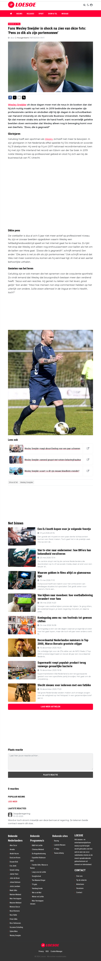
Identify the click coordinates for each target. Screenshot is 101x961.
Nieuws (19, 14)
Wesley (49, 139)
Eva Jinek (13, 866)
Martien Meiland (15, 894)
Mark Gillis (13, 890)
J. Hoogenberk (22, 38)
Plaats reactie (50, 775)
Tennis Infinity (59, 853)
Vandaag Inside (37, 888)
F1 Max (56, 849)
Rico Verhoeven (15, 923)
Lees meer (12, 801)
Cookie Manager (56, 951)
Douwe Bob (14, 862)
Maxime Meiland (15, 903)
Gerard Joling (14, 870)
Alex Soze (13, 845)
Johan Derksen (15, 882)
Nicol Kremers (15, 911)
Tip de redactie (81, 880)
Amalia (12, 849)
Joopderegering (21, 814)
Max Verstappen (15, 898)
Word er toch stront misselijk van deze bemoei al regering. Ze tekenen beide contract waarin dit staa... (48, 821)
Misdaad (65, 14)
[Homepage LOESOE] (33, 5)
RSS (47, 951)
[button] (84, 5)
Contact (79, 892)
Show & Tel (52, 14)
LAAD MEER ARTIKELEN (50, 706)
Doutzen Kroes (15, 858)
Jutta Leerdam (15, 886)
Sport (41, 14)
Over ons (79, 876)
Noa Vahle (13, 915)
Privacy (41, 951)
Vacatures (80, 888)
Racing (56, 841)
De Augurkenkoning (39, 853)
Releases (30, 14)
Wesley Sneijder (17, 104)
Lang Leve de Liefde (39, 872)
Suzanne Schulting (16, 927)
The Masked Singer (38, 880)
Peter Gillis (13, 919)
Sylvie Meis (14, 931)
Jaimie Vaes (14, 874)
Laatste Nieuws (59, 845)
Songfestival (36, 876)
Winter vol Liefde (38, 896)
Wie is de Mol (36, 892)
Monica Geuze (15, 907)
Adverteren (80, 884)
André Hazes (14, 853)
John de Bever (15, 878)
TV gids (34, 884)
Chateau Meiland (38, 849)
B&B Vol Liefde (37, 845)
